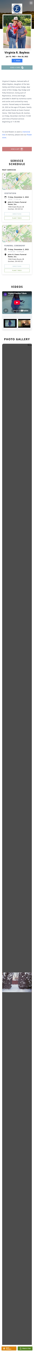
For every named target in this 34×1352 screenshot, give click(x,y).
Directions (17, 214)
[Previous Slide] (4, 982)
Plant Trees (17, 218)
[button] (17, 179)
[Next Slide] (30, 982)
